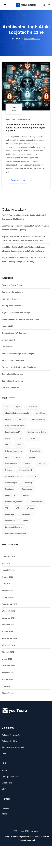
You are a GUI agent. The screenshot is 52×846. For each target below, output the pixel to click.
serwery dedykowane (13, 502)
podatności (9, 489)
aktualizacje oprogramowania (17, 413)
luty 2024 (6, 686)
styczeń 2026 (8, 590)
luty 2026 (6, 584)
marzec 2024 (7, 679)
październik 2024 (9, 638)
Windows (30, 508)
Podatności (7, 347)
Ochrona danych (25, 470)
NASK (4, 771)
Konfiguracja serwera (11, 306)
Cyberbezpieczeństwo (13, 451)
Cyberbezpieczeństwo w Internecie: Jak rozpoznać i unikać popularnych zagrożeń (25, 127)
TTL (6, 508)
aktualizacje (32, 407)
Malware (8, 470)
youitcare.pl (10, 521)
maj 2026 (6, 563)
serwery (26, 495)
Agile (18, 407)
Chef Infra (32, 438)
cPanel (19, 445)
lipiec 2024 (7, 659)
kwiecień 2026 (8, 570)
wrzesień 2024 (8, 645)
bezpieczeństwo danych (14, 426)
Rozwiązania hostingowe (13, 360)
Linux (27, 464)
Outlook (33, 476)
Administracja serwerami (13, 747)
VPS (17, 508)
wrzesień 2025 (8, 611)
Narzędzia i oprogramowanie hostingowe (20, 319)
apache (8, 419)
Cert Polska (7, 783)
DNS (7, 457)
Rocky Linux (10, 495)
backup (21, 419)
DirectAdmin (35, 451)
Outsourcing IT (8, 340)
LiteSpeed (41, 464)
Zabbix (25, 521)
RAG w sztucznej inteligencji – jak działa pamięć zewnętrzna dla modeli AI (24, 217)
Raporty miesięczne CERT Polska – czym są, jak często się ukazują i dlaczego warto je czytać (23, 238)
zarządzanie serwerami (14, 527)
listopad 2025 (8, 597)
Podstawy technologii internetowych (18, 353)
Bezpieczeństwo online (19, 119)
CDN (19, 438)
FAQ (4, 753)
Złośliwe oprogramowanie (15, 533)
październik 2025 (9, 604)
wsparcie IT (26, 514)
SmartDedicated (36, 502)
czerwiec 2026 (8, 556)
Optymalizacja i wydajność (14, 333)
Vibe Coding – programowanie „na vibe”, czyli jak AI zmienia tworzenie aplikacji (25, 228)
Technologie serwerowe (12, 381)
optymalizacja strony (13, 476)
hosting (32, 457)
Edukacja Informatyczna (12, 292)
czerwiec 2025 (8, 618)
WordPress (9, 514)
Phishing (28, 483)
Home (17, 39)
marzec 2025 (7, 631)
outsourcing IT (11, 483)
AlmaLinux (40, 413)
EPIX (4, 789)
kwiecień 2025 (8, 625)
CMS (7, 445)
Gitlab (18, 457)
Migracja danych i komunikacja (16, 312)
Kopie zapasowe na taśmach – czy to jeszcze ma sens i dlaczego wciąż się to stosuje (24, 260)
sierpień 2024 (8, 652)
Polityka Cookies (9, 741)
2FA (6, 407)
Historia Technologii (11, 299)
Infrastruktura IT (11, 464)
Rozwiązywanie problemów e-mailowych (20, 367)
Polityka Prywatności (11, 735)
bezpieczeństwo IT (12, 432)
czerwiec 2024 (8, 666)
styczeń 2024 (8, 693)
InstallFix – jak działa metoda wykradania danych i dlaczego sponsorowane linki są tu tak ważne (24, 249)
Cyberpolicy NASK (10, 777)
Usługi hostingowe (10, 388)
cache (7, 438)
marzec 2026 (7, 577)
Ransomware (27, 489)
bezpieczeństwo (38, 419)
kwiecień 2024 (8, 672)
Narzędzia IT (7, 326)
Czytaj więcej (17, 180)
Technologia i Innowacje (12, 374)
